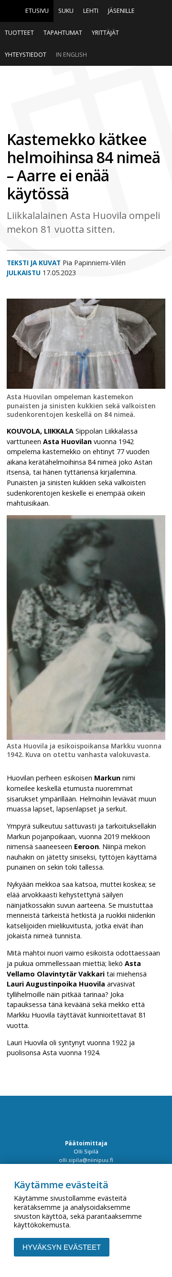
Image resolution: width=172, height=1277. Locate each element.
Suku (66, 11)
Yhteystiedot (25, 55)
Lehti (90, 11)
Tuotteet (19, 33)
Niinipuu (86, 99)
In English (71, 55)
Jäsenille (121, 11)
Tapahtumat (62, 33)
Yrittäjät (105, 33)
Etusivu (37, 11)
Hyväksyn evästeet (61, 1247)
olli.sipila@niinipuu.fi (86, 1159)
